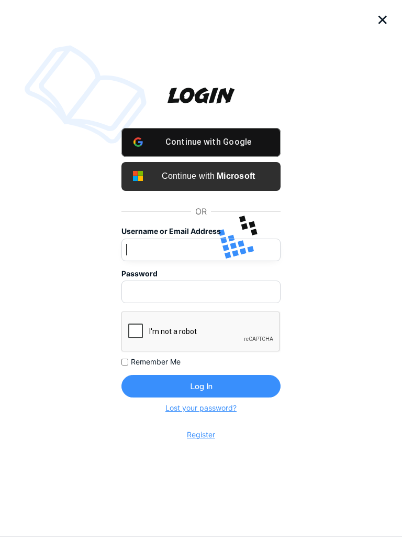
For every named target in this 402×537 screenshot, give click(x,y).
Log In (201, 386)
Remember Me (156, 362)
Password (139, 274)
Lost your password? (201, 407)
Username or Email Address (171, 231)
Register (201, 434)
